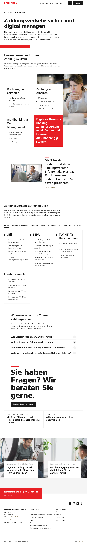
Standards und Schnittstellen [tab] (73, 225)
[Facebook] (70, 503)
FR (79, 541)
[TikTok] (81, 503)
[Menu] (70, 3)
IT (82, 541)
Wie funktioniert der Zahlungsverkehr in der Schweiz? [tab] (38, 347)
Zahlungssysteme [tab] (53, 225)
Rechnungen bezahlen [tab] (20, 225)
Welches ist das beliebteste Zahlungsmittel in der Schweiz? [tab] (41, 353)
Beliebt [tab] (6, 225)
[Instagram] (74, 503)
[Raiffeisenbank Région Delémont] (11, 3)
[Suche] (64, 3)
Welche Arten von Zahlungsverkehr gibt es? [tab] (33, 342)
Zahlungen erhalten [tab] (38, 225)
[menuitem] (43, 3)
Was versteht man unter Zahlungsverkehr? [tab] (32, 337)
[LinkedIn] (77, 503)
